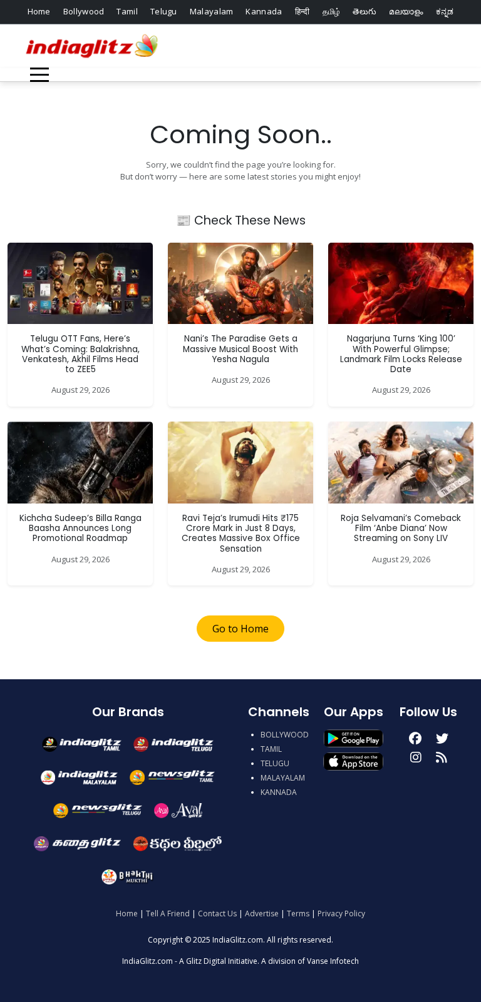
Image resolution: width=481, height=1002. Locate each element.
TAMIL (271, 749)
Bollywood (84, 11)
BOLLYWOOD (285, 734)
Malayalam (212, 11)
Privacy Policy (341, 913)
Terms (298, 913)
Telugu (163, 11)
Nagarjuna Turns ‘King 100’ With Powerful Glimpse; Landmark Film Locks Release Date (401, 354)
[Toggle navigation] (39, 74)
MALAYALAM (283, 777)
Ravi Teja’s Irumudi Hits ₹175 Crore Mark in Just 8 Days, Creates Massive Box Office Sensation (241, 533)
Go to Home (240, 628)
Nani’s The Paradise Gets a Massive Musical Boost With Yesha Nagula (240, 349)
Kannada (264, 11)
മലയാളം (406, 11)
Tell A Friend (168, 913)
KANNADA (279, 792)
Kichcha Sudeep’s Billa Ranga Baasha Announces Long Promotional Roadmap (80, 528)
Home (39, 11)
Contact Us (217, 913)
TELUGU (275, 763)
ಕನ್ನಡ (445, 11)
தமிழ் (332, 11)
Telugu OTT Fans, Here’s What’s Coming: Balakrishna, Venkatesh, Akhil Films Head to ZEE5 (80, 354)
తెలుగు (364, 11)
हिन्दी (302, 11)
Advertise (262, 913)
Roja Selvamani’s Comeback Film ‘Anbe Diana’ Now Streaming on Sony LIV (401, 528)
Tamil (127, 11)
